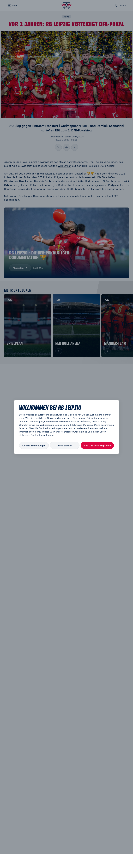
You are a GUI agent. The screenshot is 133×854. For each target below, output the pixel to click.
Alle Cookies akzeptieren (97, 445)
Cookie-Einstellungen (33, 445)
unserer (59, 431)
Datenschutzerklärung (75, 431)
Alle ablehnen (64, 445)
